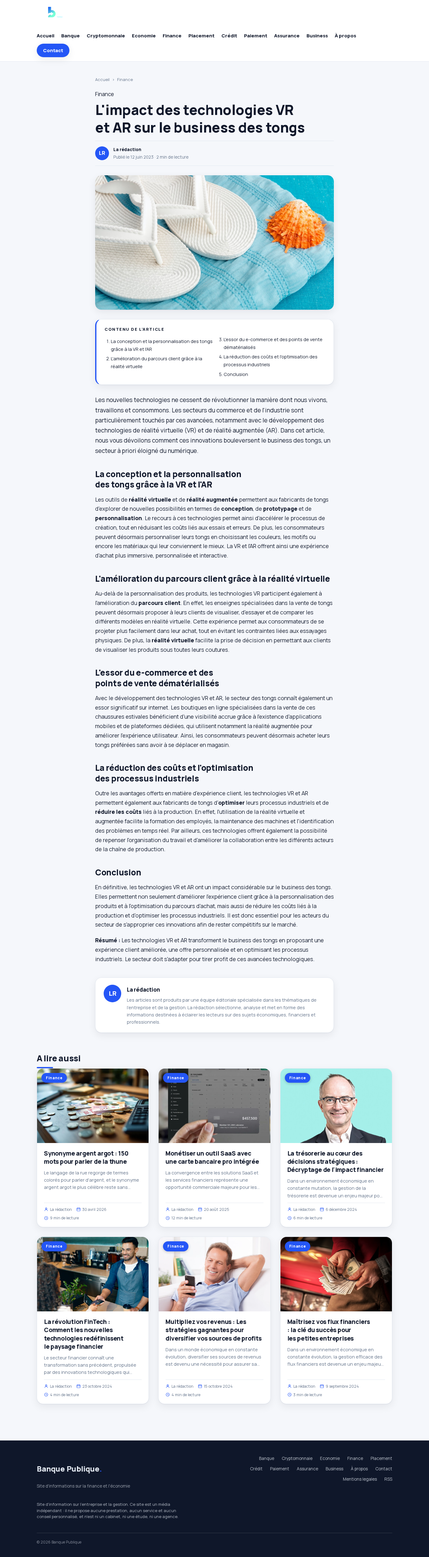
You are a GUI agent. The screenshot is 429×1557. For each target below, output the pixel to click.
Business (317, 35)
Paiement (255, 35)
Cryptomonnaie (106, 35)
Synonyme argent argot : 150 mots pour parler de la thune (86, 1157)
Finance (172, 35)
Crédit (229, 35)
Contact (53, 50)
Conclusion (236, 374)
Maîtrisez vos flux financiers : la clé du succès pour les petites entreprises (328, 1330)
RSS (388, 1479)
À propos (345, 35)
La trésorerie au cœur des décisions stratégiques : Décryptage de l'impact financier (335, 1161)
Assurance (287, 35)
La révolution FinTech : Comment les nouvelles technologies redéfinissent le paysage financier (83, 1334)
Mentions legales (360, 1479)
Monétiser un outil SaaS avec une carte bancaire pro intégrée (212, 1157)
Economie (144, 35)
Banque (70, 35)
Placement (201, 35)
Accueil (45, 35)
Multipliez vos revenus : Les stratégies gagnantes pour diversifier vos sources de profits (214, 1330)
